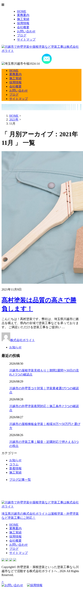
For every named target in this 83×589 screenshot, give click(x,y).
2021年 (14, 119)
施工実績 (23, 19)
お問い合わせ (26, 31)
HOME (21, 11)
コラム (14, 464)
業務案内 (23, 15)
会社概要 (23, 27)
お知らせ (15, 347)
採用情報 (23, 23)
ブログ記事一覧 (20, 479)
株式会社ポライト (22, 340)
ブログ (21, 35)
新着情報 (15, 468)
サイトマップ (26, 39)
